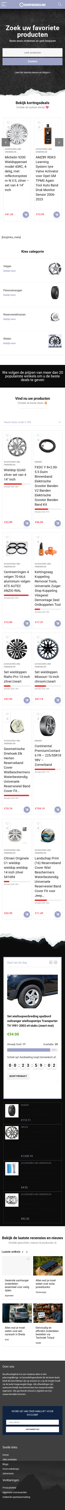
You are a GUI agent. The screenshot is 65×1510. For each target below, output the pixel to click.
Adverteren (8, 1473)
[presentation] (6, 142)
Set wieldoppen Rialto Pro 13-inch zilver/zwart (17, 676)
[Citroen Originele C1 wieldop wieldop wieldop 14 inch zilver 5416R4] (17, 835)
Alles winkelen (9, 1459)
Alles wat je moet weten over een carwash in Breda (15, 1331)
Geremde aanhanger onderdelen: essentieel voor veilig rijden (17, 1285)
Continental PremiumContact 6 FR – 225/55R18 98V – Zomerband (48, 755)
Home (5, 1455)
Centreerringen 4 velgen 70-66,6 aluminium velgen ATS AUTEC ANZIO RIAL (17, 581)
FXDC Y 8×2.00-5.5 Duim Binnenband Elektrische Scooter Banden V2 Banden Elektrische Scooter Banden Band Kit (46, 485)
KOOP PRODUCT (26, 215)
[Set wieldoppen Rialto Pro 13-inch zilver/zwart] (17, 649)
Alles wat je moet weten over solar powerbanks (46, 1284)
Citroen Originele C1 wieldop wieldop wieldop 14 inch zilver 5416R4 (16, 867)
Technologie (41, 1292)
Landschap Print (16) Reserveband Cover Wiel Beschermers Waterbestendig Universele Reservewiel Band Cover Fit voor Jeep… (48, 877)
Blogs (5, 1464)
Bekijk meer (9, 270)
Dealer (38, 1343)
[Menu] (4, 4)
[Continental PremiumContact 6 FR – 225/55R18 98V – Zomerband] (48, 726)
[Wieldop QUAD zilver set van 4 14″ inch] (17, 447)
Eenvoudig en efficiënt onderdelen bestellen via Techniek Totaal (47, 1332)
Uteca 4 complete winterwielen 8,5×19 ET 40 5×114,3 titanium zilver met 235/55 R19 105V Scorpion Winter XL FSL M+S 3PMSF (39, 1141)
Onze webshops (10, 1469)
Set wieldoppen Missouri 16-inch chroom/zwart (47, 676)
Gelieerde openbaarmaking (16, 1497)
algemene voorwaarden (14, 1492)
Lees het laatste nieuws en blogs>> (32, 72)
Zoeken (32, 61)
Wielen (24, 1127)
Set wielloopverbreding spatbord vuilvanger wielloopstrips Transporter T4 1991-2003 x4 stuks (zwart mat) (32, 1020)
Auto (7, 1339)
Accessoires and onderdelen (36, 1163)
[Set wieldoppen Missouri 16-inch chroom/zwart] (48, 649)
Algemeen (9, 1295)
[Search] (60, 4)
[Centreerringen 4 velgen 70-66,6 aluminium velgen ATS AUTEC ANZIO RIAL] (17, 549)
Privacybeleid (9, 1487)
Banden (38, 462)
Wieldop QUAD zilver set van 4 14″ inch (15, 474)
